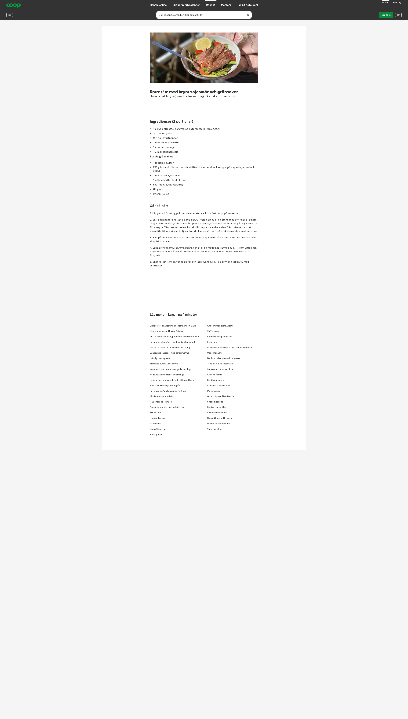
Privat (385, 2)
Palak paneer (156, 434)
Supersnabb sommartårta (220, 369)
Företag (397, 2)
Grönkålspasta (157, 429)
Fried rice (212, 342)
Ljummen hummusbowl (218, 385)
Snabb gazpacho (215, 380)
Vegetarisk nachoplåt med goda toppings (170, 369)
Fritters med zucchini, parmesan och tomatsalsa (174, 336)
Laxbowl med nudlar (217, 412)
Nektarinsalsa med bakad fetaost (167, 331)
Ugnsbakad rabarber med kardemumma (169, 353)
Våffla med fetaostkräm (162, 396)
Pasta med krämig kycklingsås (165, 385)
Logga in (386, 15)
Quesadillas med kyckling (220, 418)
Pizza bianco (213, 391)
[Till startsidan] (13, 5)
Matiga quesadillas (216, 407)
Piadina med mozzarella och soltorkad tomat (172, 380)
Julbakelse (155, 423)
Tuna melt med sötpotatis (220, 363)
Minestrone (155, 412)
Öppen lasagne (214, 353)
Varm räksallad (214, 429)
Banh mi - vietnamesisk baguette (223, 358)
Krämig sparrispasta (160, 358)
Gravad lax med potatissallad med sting (170, 347)
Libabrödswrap (157, 418)
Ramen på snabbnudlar (218, 423)
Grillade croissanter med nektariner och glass (173, 325)
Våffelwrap (213, 331)
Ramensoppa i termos (161, 401)
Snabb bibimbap (215, 401)
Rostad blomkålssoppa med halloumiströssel (229, 347)
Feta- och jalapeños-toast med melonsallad (172, 342)
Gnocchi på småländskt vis (220, 396)
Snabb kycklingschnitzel (219, 336)
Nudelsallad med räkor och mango (167, 374)
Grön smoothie (214, 374)
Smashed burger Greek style (164, 363)
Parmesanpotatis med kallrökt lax (167, 407)
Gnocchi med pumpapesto (220, 325)
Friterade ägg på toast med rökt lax (168, 391)
